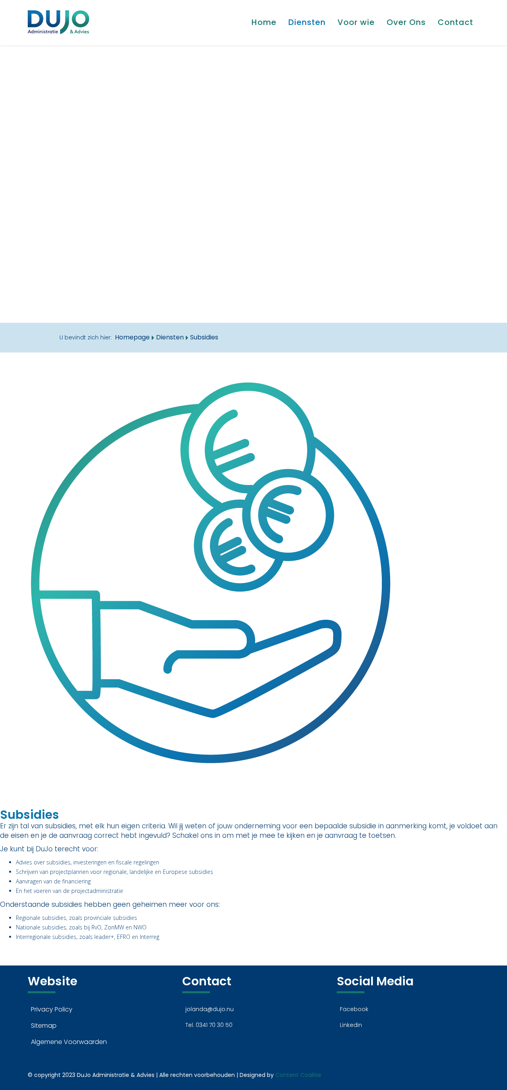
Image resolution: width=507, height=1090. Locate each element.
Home (264, 22)
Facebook (354, 1009)
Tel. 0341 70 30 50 (209, 1025)
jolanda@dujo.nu (209, 1009)
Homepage (132, 337)
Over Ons (406, 22)
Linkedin (351, 1025)
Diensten (307, 22)
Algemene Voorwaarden (69, 1041)
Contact (455, 22)
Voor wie (356, 22)
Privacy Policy (51, 1009)
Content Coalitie (298, 1075)
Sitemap (44, 1025)
